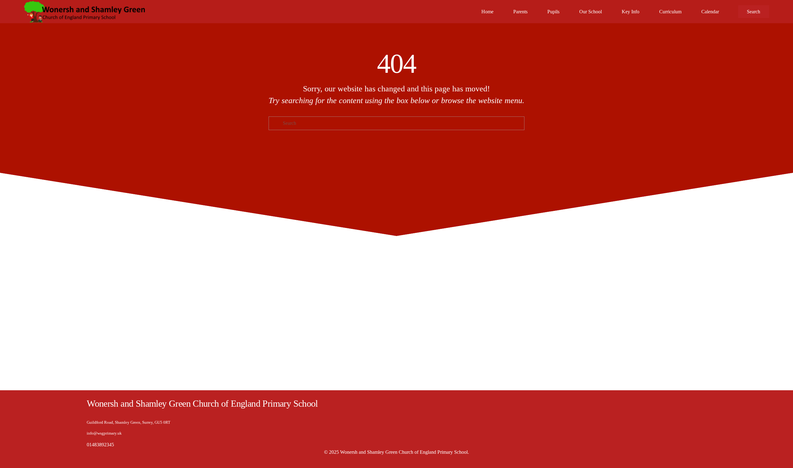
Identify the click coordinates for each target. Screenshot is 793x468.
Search (753, 11)
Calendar (710, 11)
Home (487, 11)
